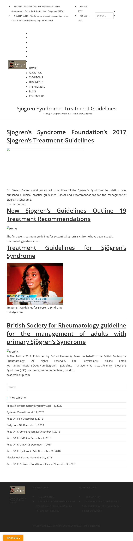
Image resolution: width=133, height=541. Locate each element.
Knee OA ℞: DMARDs (18, 438)
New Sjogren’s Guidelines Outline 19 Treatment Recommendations (66, 215)
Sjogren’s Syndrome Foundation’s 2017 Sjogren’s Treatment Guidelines (66, 136)
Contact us (39, 61)
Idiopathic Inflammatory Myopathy (26, 405)
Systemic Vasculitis (17, 412)
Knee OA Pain (14, 418)
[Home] (41, 113)
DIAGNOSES (38, 47)
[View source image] (35, 284)
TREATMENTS (39, 51)
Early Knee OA (15, 425)
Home (35, 33)
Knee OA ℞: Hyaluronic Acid (22, 451)
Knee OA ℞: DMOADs (18, 444)
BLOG (34, 56)
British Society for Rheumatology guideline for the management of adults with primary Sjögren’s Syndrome (66, 333)
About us (37, 37)
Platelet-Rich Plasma (18, 457)
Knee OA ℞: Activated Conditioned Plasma (30, 464)
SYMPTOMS (38, 42)
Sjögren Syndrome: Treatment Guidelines (72, 113)
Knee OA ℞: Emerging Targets (23, 431)
